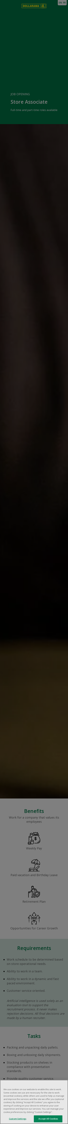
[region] (34, 1102)
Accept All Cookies (48, 1118)
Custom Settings (17, 1118)
